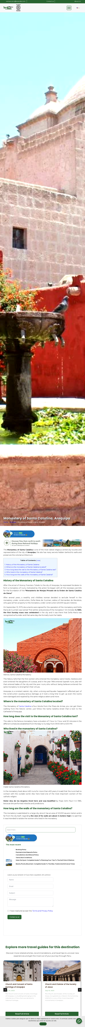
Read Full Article (22, 1014)
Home (5, 522)
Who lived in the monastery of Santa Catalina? (23, 572)
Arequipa (13, 522)
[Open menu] (69, 8)
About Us (77, 1)
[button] (5, 990)
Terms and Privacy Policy (42, 911)
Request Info (74, 543)
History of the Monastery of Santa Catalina (22, 565)
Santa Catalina (25, 706)
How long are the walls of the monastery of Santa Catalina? (29, 575)
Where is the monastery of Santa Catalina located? (25, 567)
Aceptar (43, 1024)
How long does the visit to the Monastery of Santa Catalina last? (30, 570)
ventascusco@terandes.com (16, 1)
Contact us (50, 1)
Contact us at (14, 917)
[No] (82, 1021)
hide (38, 560)
